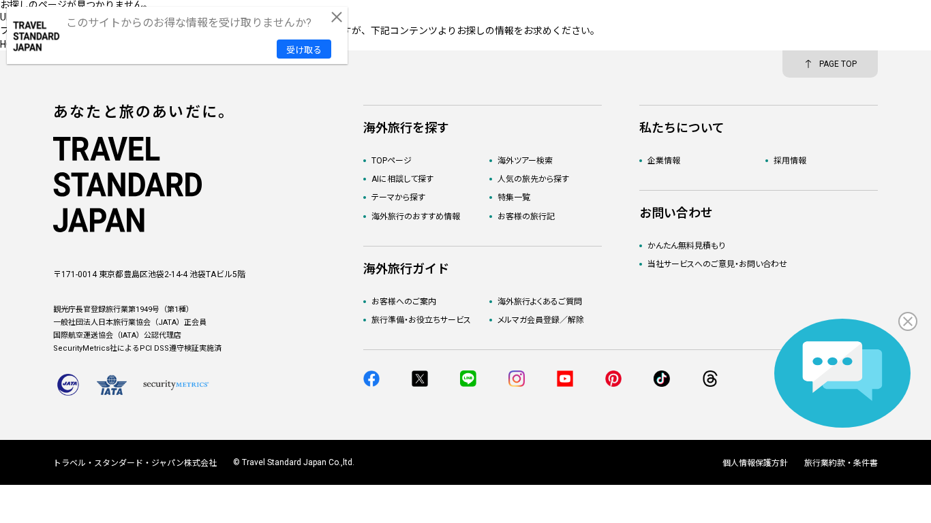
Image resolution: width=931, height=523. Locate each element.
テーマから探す (398, 197)
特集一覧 (514, 197)
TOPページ (391, 160)
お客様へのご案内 (403, 301)
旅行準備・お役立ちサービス (421, 320)
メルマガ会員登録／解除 (541, 320)
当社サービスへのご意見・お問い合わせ (717, 264)
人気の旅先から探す (533, 179)
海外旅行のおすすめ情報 (415, 216)
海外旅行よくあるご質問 (540, 301)
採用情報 (790, 160)
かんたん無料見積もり (686, 246)
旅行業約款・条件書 (841, 463)
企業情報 (663, 160)
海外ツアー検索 (525, 160)
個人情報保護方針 (755, 463)
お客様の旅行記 (526, 216)
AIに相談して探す (402, 179)
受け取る (304, 50)
